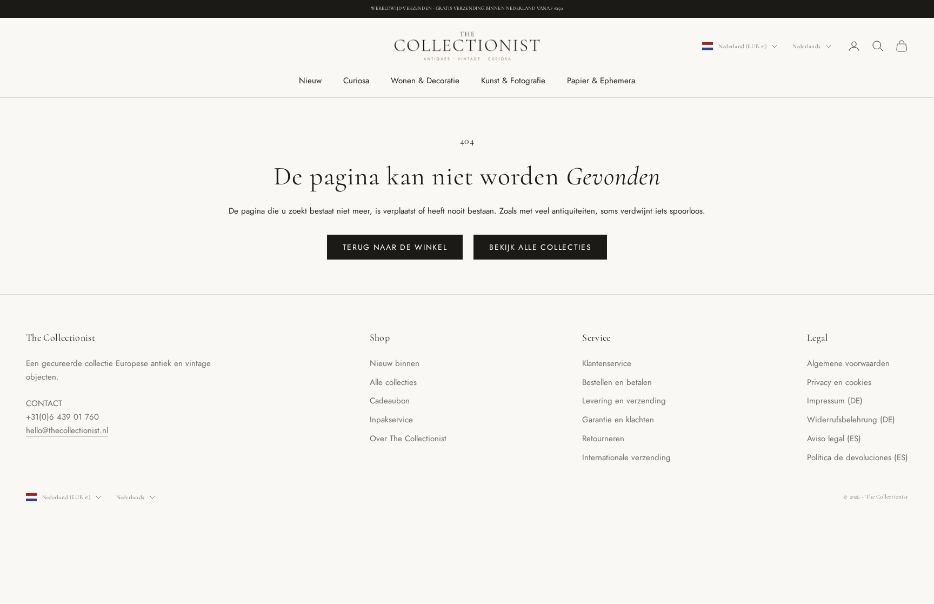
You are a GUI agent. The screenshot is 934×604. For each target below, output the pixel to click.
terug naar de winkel (395, 247)
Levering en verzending (624, 401)
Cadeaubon (390, 401)
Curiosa (356, 81)
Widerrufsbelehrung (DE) (851, 420)
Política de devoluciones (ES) (857, 457)
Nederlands (806, 46)
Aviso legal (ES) (834, 438)
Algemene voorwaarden (848, 363)
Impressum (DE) (835, 401)
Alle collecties (393, 382)
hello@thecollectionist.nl (67, 430)
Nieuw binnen (394, 363)
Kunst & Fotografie (513, 81)
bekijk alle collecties (540, 247)
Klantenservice (606, 363)
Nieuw (310, 81)
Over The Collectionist (408, 438)
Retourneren (603, 438)
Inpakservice (391, 420)
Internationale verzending (626, 457)
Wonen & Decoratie (425, 81)
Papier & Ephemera (601, 81)
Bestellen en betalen (617, 382)
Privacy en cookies (839, 382)
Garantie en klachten (618, 420)
